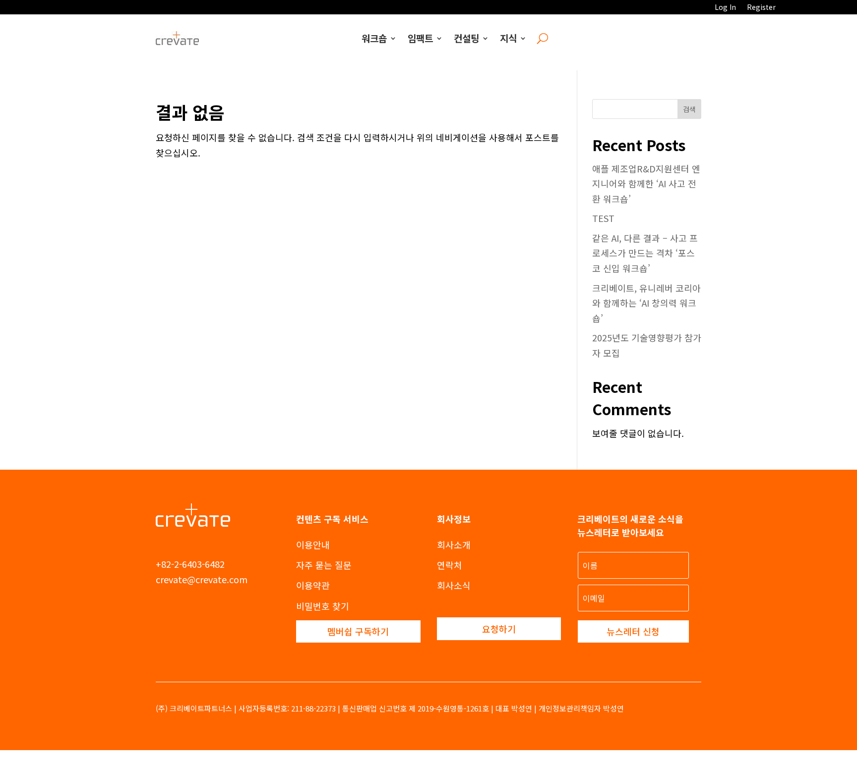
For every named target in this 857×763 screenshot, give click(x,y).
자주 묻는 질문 (324, 564)
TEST (603, 218)
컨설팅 (466, 38)
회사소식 (454, 585)
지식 (508, 38)
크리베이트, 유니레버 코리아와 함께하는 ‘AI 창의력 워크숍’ (646, 303)
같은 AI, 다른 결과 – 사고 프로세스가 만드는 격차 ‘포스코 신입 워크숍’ (645, 252)
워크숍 (374, 38)
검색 (689, 109)
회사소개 (454, 544)
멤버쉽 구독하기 (358, 631)
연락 (445, 564)
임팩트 (420, 38)
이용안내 (313, 544)
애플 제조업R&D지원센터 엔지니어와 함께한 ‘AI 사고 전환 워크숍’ (646, 183)
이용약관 (313, 585)
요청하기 (499, 628)
